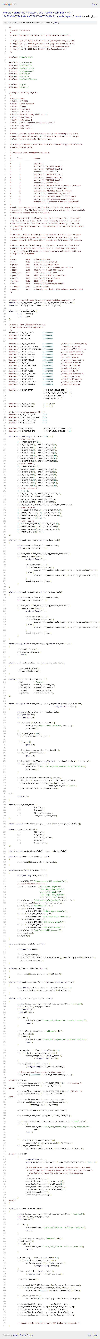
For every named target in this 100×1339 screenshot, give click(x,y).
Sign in (94, 4)
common (59, 12)
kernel (48, 12)
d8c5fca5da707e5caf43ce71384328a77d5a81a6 (28, 16)
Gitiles (15, 1335)
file (56, 22)
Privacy (23, 1335)
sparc (69, 16)
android (7, 12)
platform (19, 12)
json (95, 1335)
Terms (30, 1335)
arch (61, 16)
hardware (31, 12)
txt (89, 1335)
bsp (41, 12)
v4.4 (69, 12)
